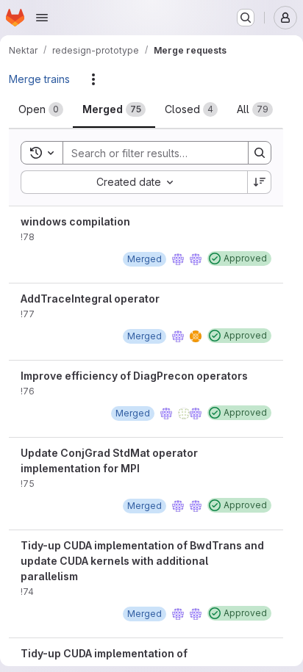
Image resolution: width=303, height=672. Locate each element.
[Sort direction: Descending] (259, 182)
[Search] (259, 153)
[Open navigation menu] (42, 17)
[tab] (41, 109)
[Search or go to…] (245, 17)
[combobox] (134, 182)
